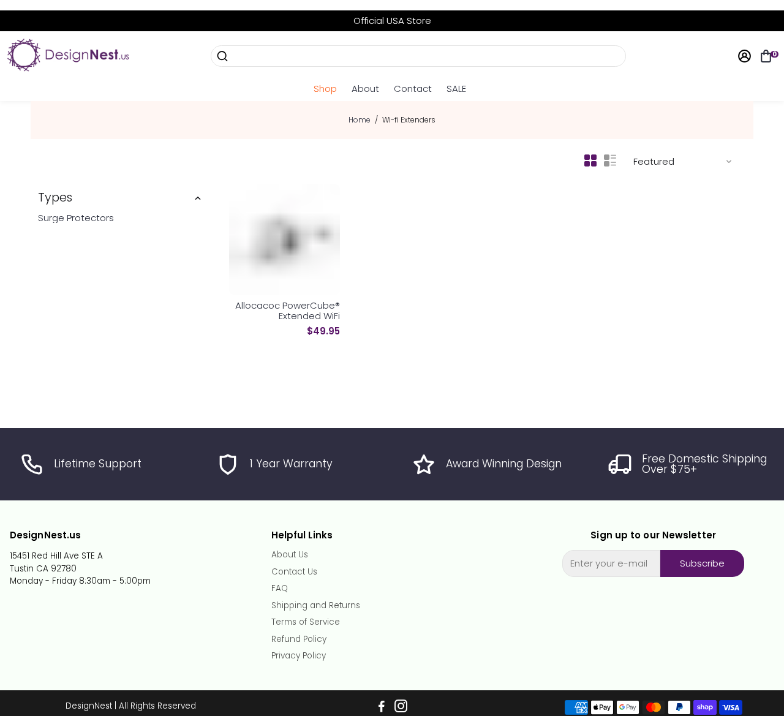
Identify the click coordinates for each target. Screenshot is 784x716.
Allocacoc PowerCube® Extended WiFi (287, 311)
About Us (289, 555)
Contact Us (294, 572)
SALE (456, 88)
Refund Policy (298, 639)
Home (360, 120)
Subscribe (702, 563)
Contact (413, 88)
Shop (325, 88)
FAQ (279, 589)
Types (55, 198)
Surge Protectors (76, 218)
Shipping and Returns (315, 606)
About (365, 88)
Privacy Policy (298, 656)
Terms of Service (305, 622)
